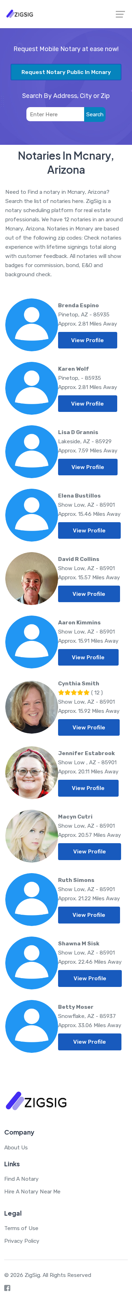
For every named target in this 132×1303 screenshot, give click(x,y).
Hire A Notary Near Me (32, 1191)
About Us (16, 1147)
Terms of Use (21, 1228)
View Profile (87, 340)
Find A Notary (21, 1178)
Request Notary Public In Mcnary (66, 72)
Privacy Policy (21, 1240)
